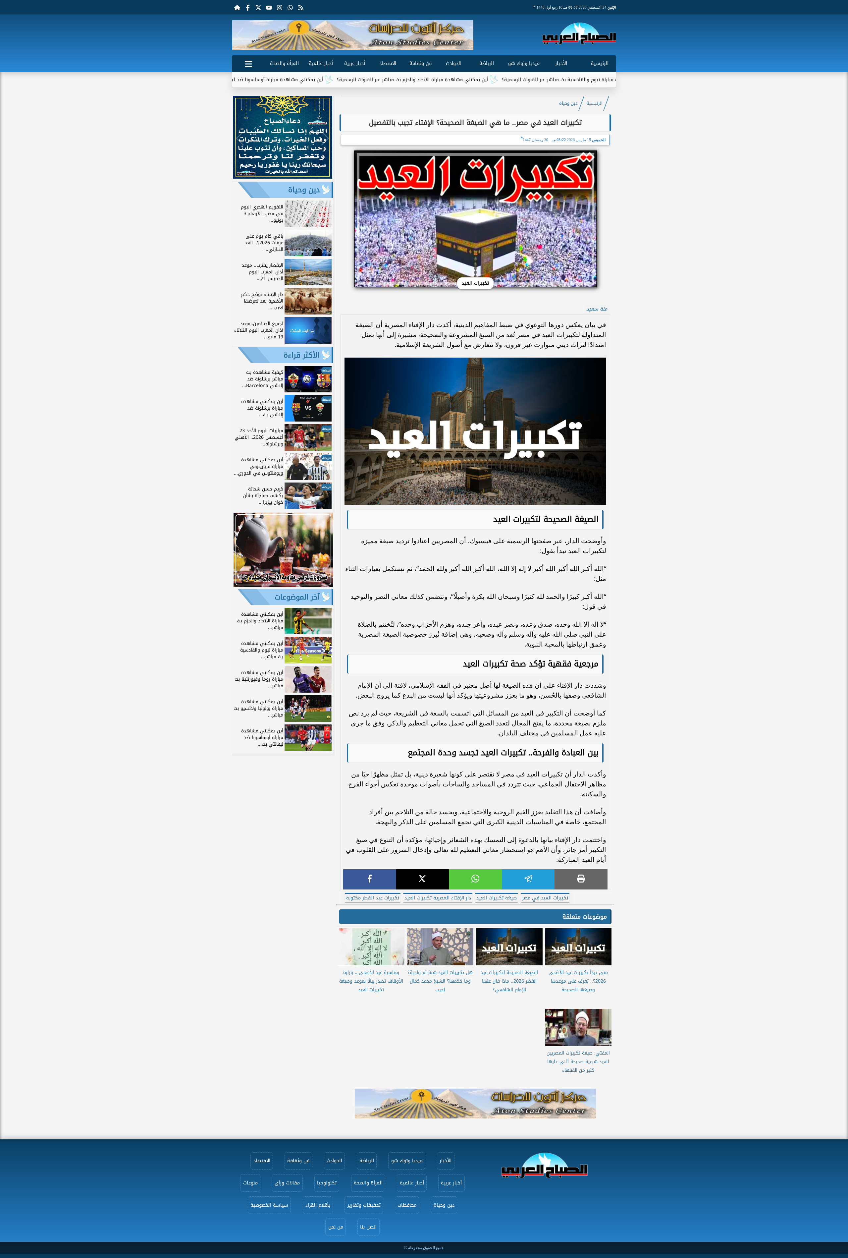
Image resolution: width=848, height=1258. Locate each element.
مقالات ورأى (287, 1182)
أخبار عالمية (321, 63)
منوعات (250, 1182)
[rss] (300, 7)
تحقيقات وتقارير (364, 1205)
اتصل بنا (368, 1227)
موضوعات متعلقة (584, 916)
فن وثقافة (420, 63)
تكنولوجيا (327, 1182)
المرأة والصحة (284, 63)
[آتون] (352, 35)
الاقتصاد (387, 63)
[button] (239, 35)
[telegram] (528, 879)
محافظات (407, 1205)
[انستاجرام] (279, 7)
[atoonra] (475, 1103)
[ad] (282, 177)
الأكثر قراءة (302, 355)
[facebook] (369, 879)
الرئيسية (600, 63)
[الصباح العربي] (579, 33)
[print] (581, 879)
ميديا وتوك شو (524, 63)
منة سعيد (596, 309)
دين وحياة (568, 103)
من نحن (335, 1227)
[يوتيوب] (269, 7)
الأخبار (561, 63)
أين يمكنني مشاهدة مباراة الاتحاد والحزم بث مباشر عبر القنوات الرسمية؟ (477, 79)
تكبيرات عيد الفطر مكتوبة (372, 897)
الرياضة (486, 63)
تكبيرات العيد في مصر (545, 897)
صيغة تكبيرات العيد (496, 897)
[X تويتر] (258, 7)
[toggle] (248, 62)
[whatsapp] (475, 879)
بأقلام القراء (317, 1205)
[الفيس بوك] (247, 7)
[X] (422, 879)
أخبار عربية (354, 63)
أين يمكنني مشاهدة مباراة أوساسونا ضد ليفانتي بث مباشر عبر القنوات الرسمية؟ (303, 79)
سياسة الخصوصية (269, 1205)
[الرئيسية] (237, 7)
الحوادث (453, 63)
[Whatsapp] (290, 7)
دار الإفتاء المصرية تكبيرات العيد (437, 897)
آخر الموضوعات (297, 597)
